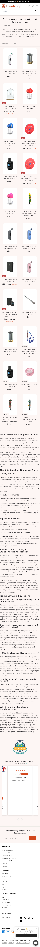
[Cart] (33, 6)
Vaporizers (5, 887)
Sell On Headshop (7, 850)
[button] (18, 819)
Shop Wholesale (7, 855)
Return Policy (6, 902)
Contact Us (5, 900)
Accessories (5, 889)
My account (5, 907)
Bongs (4, 879)
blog (28, 729)
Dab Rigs (4, 881)
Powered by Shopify (23, 943)
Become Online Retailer (9, 858)
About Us (4, 863)
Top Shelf (5, 873)
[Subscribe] (32, 838)
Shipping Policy (7, 905)
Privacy (4, 943)
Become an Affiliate (8, 861)
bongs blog (19, 701)
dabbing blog (32, 671)
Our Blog (4, 866)
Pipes (3, 884)
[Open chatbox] (35, 943)
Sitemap (11, 943)
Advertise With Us (7, 853)
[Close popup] (37, 928)
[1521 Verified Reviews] (20, 755)
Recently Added (7, 876)
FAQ (3, 897)
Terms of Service (25, 940)
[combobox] (20, 11)
